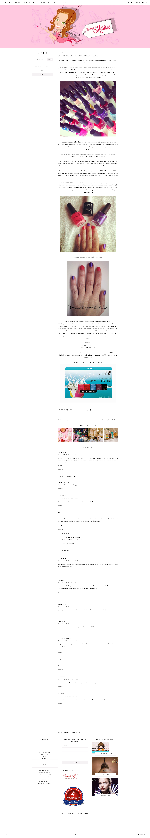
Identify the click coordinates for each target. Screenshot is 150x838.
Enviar (75, 762)
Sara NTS (62, 558)
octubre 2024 (44, 770)
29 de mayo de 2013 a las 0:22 (68, 640)
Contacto (27, 2)
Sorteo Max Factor (105, 795)
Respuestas (65, 533)
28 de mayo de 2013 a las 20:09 (68, 606)
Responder (61, 469)
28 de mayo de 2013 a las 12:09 (68, 479)
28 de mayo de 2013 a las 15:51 (68, 515)
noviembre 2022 (44, 783)
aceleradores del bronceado (44, 749)
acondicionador (44, 752)
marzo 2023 (44, 778)
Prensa (35, 2)
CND (67, 409)
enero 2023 (44, 779)
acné (44, 750)
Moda (55, 2)
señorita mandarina (67, 477)
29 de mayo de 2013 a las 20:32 (68, 679)
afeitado (44, 756)
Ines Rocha (63, 496)
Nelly (60, 513)
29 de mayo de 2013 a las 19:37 (68, 662)
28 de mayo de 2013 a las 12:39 (68, 498)
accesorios (44, 745)
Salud (49, 2)
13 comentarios (108, 410)
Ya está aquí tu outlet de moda (110, 419)
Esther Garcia (64, 638)
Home (5, 2)
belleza (63, 409)
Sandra (61, 580)
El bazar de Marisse (71, 537)
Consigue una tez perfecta (65, 419)
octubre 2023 (44, 776)
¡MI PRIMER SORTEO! (105, 753)
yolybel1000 (63, 694)
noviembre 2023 (44, 774)
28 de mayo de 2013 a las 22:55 (68, 623)
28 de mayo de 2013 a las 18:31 (68, 582)
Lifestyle (63, 2)
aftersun (45, 758)
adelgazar (44, 754)
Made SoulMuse (141, 834)
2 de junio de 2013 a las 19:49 (68, 696)
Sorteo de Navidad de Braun (105, 774)
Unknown (62, 621)
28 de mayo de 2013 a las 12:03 (68, 454)
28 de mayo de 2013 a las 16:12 (68, 560)
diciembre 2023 (44, 772)
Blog (10, 2)
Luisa (60, 660)
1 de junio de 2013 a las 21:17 (72, 539)
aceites (44, 747)
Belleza (42, 2)
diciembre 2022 (44, 781)
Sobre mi (18, 2)
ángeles (61, 677)
